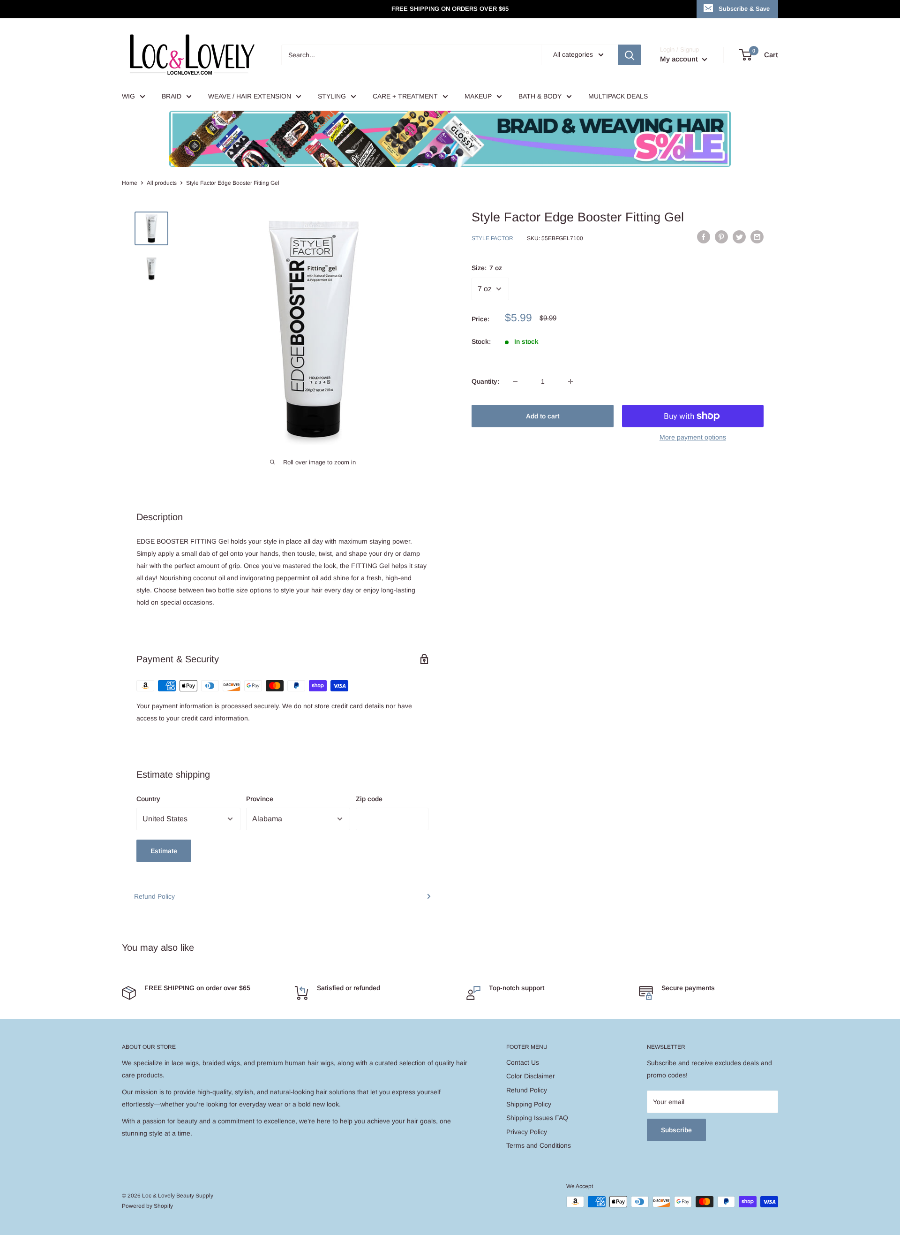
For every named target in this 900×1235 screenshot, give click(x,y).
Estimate (163, 851)
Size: (487, 268)
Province (259, 799)
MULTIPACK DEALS (618, 96)
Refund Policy (154, 896)
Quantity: (485, 381)
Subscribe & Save (744, 8)
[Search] (629, 55)
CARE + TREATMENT (405, 96)
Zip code (369, 799)
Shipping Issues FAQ (537, 1117)
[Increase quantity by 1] (570, 381)
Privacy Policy (526, 1132)
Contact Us (522, 1062)
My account (680, 59)
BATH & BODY (540, 96)
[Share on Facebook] (703, 236)
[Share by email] (757, 236)
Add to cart (542, 416)
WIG (128, 96)
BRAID (171, 96)
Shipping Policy (528, 1104)
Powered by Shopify (147, 1206)
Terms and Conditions (538, 1145)
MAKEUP (478, 96)
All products (162, 183)
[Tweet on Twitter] (739, 236)
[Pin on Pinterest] (721, 236)
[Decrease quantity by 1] (515, 381)
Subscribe (676, 1130)
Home (129, 183)
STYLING (332, 96)
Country (148, 799)
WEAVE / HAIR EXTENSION (249, 96)
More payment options (693, 437)
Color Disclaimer (530, 1076)
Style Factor (492, 238)
